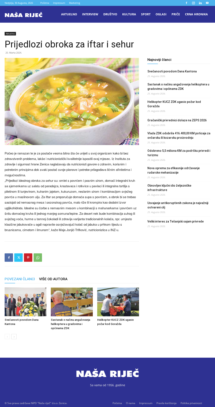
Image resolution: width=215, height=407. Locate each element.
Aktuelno (69, 14)
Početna (44, 2)
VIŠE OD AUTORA (53, 279)
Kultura (129, 14)
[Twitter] (18, 257)
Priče (176, 14)
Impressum (59, 2)
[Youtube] (207, 3)
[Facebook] (186, 3)
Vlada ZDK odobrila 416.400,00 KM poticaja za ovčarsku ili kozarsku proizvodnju (178, 135)
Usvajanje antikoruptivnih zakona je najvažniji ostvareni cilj (177, 205)
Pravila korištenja (166, 403)
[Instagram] (193, 3)
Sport (146, 14)
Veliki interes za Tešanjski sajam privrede (175, 221)
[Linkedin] (200, 3)
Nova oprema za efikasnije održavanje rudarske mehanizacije (173, 170)
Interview (90, 14)
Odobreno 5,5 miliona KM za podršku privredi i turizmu (178, 153)
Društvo (110, 14)
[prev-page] (7, 336)
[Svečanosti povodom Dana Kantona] (25, 302)
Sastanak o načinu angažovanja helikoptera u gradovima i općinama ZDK (70, 324)
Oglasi (161, 14)
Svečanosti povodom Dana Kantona (172, 71)
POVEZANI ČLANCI (20, 279)
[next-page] (14, 336)
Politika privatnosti (191, 403)
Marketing (74, 2)
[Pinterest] (28, 257)
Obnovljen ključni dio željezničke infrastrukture (169, 188)
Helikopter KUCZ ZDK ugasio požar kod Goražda (174, 104)
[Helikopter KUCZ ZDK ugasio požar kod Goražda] (118, 302)
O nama (130, 403)
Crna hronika (196, 14)
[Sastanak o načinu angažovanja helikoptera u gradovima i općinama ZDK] (72, 302)
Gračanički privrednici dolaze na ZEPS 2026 (177, 120)
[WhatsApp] (38, 257)
